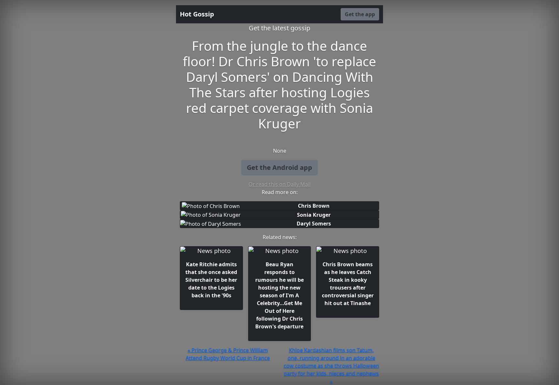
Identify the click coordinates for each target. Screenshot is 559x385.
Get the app (360, 14)
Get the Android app (279, 167)
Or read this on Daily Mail (279, 184)
